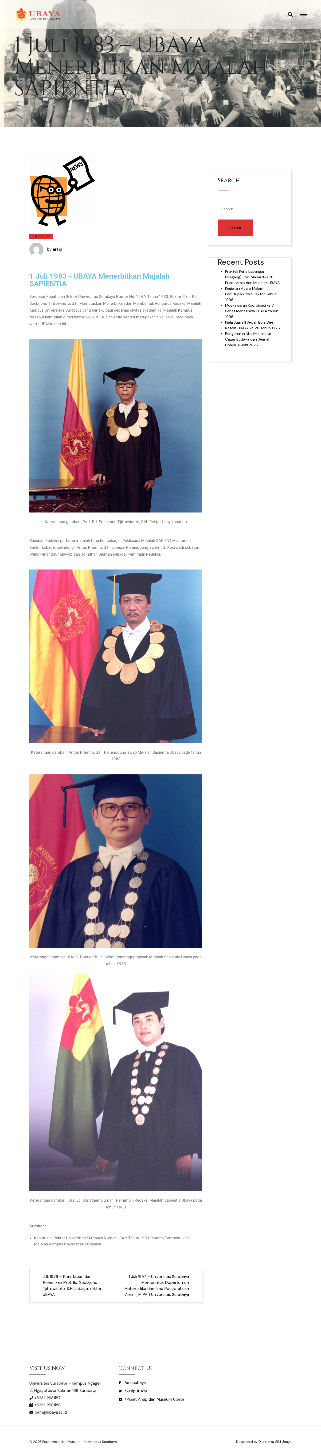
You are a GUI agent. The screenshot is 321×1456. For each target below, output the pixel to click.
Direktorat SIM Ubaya (275, 1442)
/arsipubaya (134, 1382)
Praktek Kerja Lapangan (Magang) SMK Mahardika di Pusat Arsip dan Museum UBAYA (252, 277)
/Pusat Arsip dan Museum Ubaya (153, 1399)
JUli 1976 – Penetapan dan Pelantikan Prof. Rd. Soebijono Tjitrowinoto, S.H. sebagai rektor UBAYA (72, 1285)
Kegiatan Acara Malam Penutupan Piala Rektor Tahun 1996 (251, 294)
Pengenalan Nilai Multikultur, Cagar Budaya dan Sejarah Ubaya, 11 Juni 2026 (248, 339)
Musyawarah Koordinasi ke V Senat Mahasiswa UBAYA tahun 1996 (251, 311)
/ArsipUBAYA (135, 1391)
